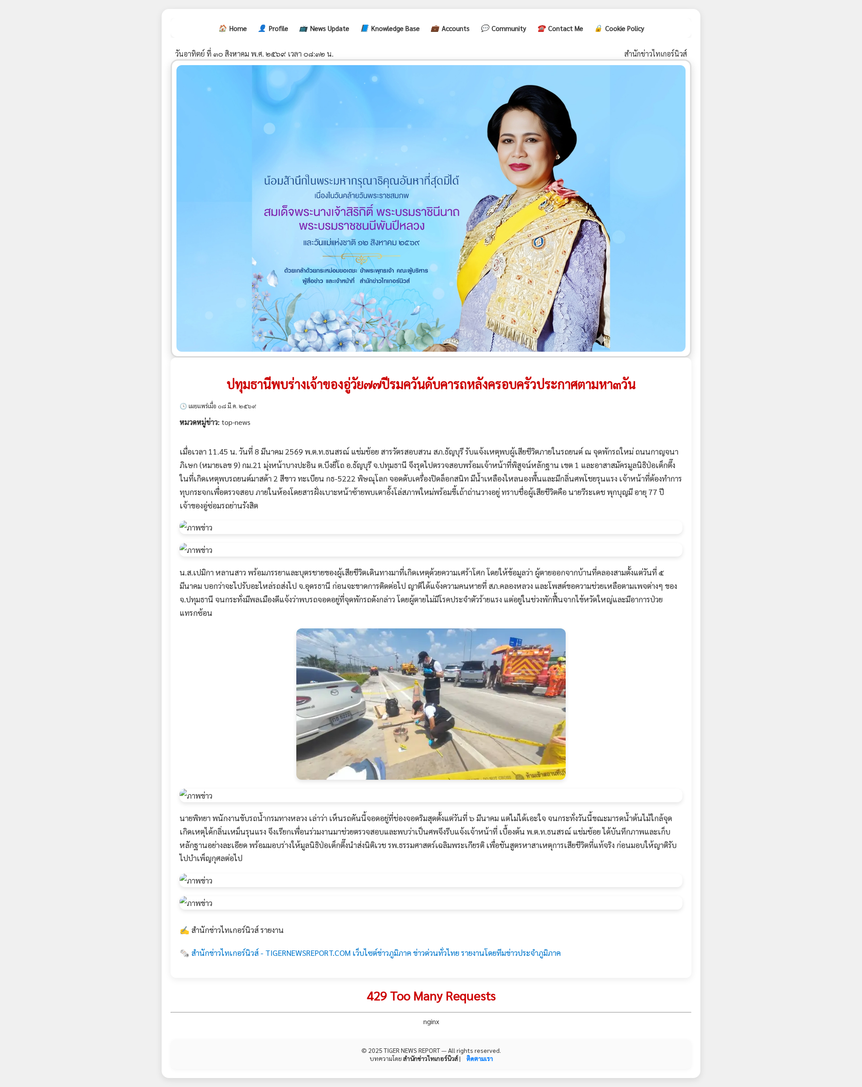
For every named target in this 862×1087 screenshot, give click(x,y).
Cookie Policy (619, 27)
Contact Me (560, 27)
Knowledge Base (390, 27)
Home (232, 27)
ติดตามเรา (479, 1058)
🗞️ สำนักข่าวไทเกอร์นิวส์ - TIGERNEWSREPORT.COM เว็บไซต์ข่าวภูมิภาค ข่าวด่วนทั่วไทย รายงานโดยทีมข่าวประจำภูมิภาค (370, 952)
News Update (324, 27)
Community (503, 27)
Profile (273, 27)
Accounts (450, 27)
